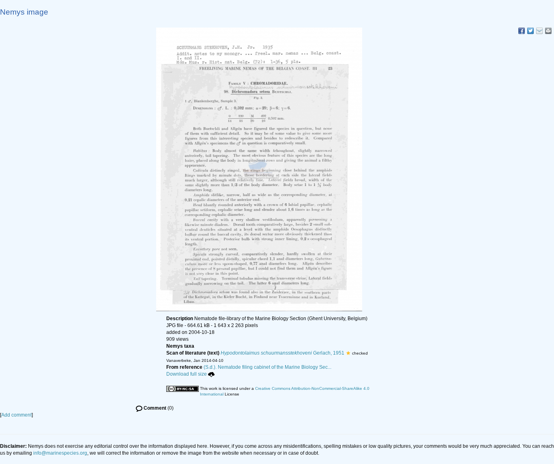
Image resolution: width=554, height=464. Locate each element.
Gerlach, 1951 (282, 353)
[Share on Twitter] (530, 31)
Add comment (16, 415)
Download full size (186, 374)
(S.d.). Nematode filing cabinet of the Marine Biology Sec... (267, 367)
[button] (348, 353)
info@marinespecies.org (60, 453)
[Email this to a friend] (548, 31)
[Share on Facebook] (521, 31)
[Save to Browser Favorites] (539, 31)
